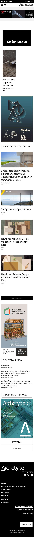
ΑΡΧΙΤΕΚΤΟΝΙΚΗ (6, 489)
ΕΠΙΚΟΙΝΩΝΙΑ (5, 502)
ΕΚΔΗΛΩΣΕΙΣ (5, 493)
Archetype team (4, 367)
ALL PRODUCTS (17, 298)
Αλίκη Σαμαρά (4, 377)
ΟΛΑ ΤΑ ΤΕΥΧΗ (17, 442)
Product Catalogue (26, 524)
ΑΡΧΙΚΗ (3, 483)
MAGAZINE (4, 499)
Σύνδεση (3, 1)
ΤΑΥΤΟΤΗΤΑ (5, 496)
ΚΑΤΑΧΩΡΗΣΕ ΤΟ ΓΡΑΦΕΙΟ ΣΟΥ (24, 506)
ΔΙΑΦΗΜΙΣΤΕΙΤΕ (28, 513)
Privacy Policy (13, 532)
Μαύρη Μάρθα (6, 88)
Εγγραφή (9, 1)
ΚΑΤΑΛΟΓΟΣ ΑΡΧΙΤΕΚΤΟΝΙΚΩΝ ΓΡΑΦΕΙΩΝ (13, 486)
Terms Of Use (20, 532)
